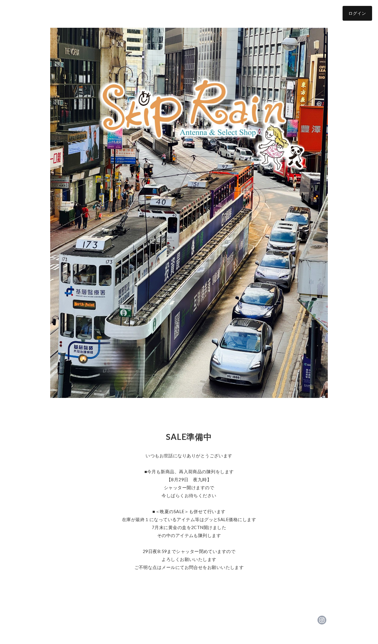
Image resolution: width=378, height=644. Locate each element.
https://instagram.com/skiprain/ (321, 620)
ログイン (357, 13)
